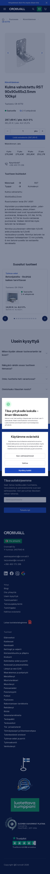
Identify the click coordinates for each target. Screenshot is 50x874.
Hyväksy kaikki (25, 470)
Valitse (25, 463)
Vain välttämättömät (25, 456)
